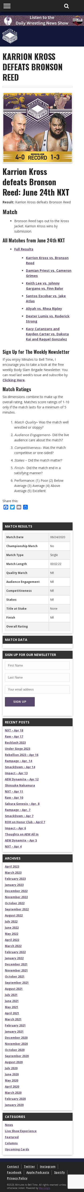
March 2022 (13, 946)
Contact (13, 1166)
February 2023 (15, 879)
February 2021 (15, 1025)
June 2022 (12, 928)
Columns (11, 1143)
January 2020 (14, 1105)
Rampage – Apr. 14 (18, 761)
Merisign (44, 1188)
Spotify (59, 1172)
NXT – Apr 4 (13, 847)
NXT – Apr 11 (14, 791)
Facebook (14, 1172)
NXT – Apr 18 (14, 730)
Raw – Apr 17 (14, 736)
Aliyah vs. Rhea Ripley (44, 308)
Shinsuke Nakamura (20, 785)
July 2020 (11, 1068)
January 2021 (14, 1032)
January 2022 (14, 958)
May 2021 (11, 1007)
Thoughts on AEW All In (21, 834)
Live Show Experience (21, 1131)
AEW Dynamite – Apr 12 (21, 779)
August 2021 (14, 989)
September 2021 (17, 983)
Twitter (29, 1166)
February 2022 (15, 952)
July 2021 (11, 995)
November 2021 (16, 970)
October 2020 (14, 1050)
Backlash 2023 (15, 743)
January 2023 (14, 885)
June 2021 (12, 1001)
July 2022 (11, 922)
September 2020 (17, 1056)
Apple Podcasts (37, 1172)
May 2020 (11, 1080)
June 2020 (12, 1074)
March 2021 (13, 1019)
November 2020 (16, 1044)
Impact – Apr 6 (15, 828)
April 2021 (12, 1013)
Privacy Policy (17, 1178)
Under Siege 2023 (17, 749)
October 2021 (14, 977)
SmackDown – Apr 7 (19, 816)
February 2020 (15, 1099)
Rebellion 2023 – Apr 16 (21, 755)
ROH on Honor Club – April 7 (25, 822)
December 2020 (16, 1038)
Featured (12, 1137)
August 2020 (14, 1062)
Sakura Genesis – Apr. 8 (22, 804)
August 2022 (14, 915)
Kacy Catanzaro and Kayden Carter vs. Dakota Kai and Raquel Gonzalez (47, 334)
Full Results (23, 249)
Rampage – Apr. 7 (17, 810)
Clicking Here (14, 380)
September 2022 (17, 909)
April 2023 (12, 866)
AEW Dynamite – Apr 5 (21, 840)
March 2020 (13, 1093)
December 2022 (16, 891)
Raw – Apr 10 (14, 798)
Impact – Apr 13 (16, 773)
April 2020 (12, 1087)
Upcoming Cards (17, 1149)
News (9, 1125)
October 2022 (14, 903)
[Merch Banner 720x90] (42, 24)
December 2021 (16, 964)
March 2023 (13, 873)
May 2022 (11, 934)
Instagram (48, 1166)
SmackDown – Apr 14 (20, 767)
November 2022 (16, 897)
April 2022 (12, 940)
